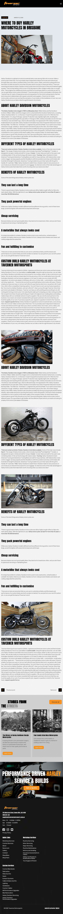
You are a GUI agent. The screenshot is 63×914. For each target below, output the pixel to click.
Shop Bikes (6, 855)
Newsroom (6, 848)
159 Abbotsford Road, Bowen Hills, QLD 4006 (14, 812)
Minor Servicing (27, 843)
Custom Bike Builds (9, 869)
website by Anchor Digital (52, 908)
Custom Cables (7, 888)
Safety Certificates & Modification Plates (29, 857)
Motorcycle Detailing (29, 850)
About (4, 846)
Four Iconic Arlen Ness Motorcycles (46, 735)
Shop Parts (6, 857)
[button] (61, 3)
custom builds (31, 272)
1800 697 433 (6, 815)
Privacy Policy (7, 833)
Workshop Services (8, 841)
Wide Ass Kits (7, 874)
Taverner (4, 17)
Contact (5, 853)
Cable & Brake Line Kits (10, 881)
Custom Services (8, 843)
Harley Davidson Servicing (11, 895)
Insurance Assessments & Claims (31, 853)
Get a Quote (31, 788)
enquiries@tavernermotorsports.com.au (14, 817)
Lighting (5, 883)
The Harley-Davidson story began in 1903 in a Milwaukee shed (19, 111)
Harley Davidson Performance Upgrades (10, 898)
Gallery (5, 850)
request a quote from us (12, 302)
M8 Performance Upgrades (11, 890)
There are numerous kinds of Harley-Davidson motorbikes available (21, 149)
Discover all (55, 702)
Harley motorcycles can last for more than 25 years (44, 192)
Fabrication (6, 871)
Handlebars (6, 886)
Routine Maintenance (29, 848)
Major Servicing (28, 846)
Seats (4, 876)
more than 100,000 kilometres (10, 194)
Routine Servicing (28, 841)
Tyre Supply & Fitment (30, 861)
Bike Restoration (8, 893)
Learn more (7, 753)
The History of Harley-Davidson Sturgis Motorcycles (16, 736)
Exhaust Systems (8, 878)
